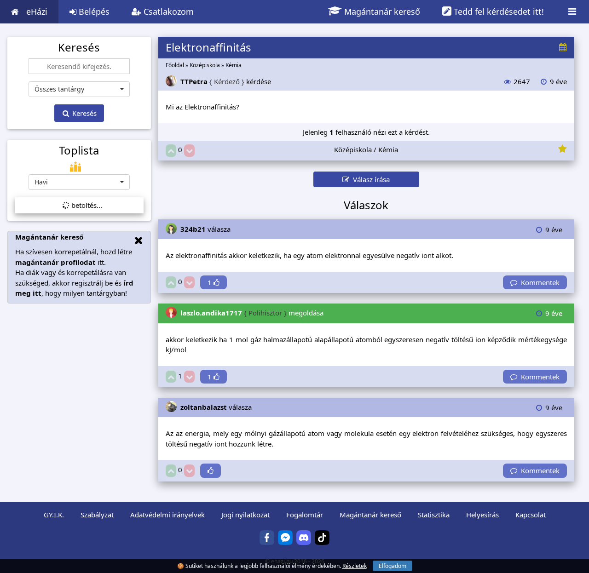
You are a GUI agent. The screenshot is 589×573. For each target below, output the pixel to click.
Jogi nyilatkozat (245, 514)
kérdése (225, 81)
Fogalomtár (304, 514)
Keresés (83, 113)
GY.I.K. (54, 514)
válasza (205, 229)
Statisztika (434, 514)
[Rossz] (189, 150)
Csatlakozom (167, 11)
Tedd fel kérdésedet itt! (497, 11)
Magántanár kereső (381, 11)
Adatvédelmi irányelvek (167, 514)
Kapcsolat (530, 514)
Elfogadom (392, 566)
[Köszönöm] (210, 471)
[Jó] (171, 150)
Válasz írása (369, 179)
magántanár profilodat (55, 262)
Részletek (354, 566)
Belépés (93, 11)
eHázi (36, 11)
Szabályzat (97, 514)
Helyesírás (482, 514)
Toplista (79, 150)
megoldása (251, 312)
